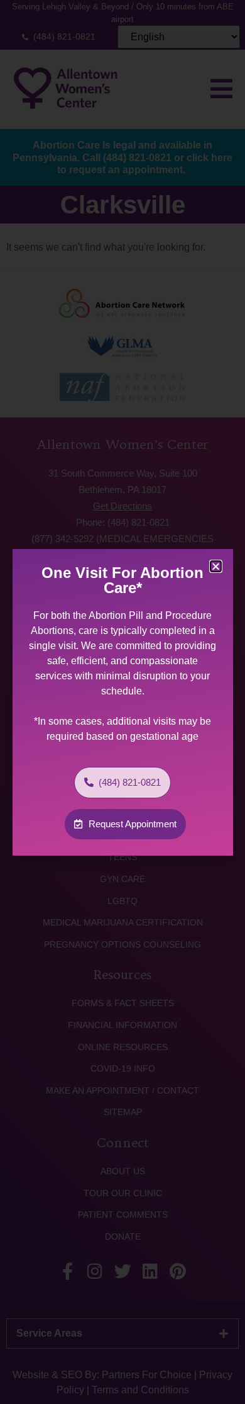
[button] (215, 566)
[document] (122, 702)
